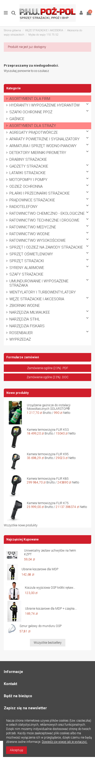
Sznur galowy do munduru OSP (41, 626)
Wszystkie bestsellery (48, 642)
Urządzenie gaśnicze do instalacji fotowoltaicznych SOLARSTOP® (48, 407)
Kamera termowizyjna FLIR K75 (48, 503)
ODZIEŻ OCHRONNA (26, 186)
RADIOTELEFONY (23, 207)
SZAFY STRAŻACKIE (26, 274)
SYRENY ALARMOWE (26, 268)
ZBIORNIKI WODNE (24, 306)
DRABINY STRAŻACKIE (28, 159)
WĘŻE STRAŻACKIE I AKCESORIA (36, 299)
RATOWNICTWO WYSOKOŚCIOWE (37, 240)
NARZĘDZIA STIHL (24, 319)
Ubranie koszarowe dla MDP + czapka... (51, 608)
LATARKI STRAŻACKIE (27, 173)
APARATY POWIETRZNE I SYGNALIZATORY (44, 139)
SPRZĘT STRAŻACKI (26, 261)
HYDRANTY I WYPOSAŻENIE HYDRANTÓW (44, 105)
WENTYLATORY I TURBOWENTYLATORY (42, 292)
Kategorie (13, 88)
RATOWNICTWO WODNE (29, 234)
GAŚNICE (16, 119)
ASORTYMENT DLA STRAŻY (32, 126)
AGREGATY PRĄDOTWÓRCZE (33, 132)
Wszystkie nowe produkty (20, 525)
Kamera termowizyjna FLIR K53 (48, 429)
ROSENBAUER (21, 333)
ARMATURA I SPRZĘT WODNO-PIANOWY (43, 146)
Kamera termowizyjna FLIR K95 (48, 454)
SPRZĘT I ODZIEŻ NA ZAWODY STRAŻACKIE (46, 247)
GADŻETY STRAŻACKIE (28, 166)
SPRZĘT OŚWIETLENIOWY (31, 254)
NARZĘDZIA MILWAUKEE (29, 312)
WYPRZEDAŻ (20, 339)
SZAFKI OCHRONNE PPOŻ (30, 112)
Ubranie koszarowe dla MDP (40, 569)
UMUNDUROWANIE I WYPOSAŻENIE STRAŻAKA (38, 283)
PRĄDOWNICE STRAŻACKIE (32, 200)
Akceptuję (16, 750)
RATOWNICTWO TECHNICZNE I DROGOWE (44, 220)
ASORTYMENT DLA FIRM (29, 99)
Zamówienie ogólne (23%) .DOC (47, 377)
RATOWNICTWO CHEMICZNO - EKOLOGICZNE (47, 213)
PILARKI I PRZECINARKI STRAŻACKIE (39, 193)
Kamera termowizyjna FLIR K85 (48, 478)
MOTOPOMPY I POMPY (28, 180)
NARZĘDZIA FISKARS (27, 326)
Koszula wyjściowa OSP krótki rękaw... (50, 587)
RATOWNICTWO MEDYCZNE (32, 227)
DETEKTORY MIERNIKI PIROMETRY (37, 153)
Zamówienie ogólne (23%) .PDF (47, 368)
